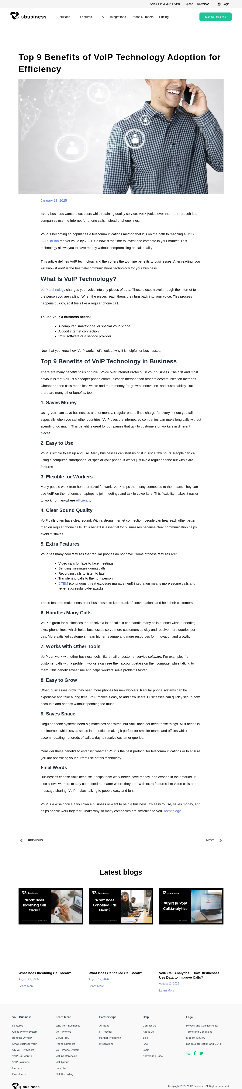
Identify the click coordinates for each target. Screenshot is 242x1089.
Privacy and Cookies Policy (202, 1025)
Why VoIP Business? (68, 1025)
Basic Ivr (61, 1067)
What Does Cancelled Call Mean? (115, 973)
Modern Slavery (195, 1037)
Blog (145, 1037)
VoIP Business (195, 1085)
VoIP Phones (63, 1031)
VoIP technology (53, 290)
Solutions (63, 17)
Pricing (164, 17)
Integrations (118, 17)
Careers (17, 1067)
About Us (148, 1031)
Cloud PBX (62, 1037)
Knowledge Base (153, 1055)
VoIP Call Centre (22, 1055)
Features (86, 17)
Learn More (27, 986)
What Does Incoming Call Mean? (45, 973)
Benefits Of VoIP (22, 1037)
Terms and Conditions (199, 1031)
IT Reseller (105, 1031)
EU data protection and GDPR (204, 1043)
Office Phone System (24, 1031)
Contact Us (149, 1025)
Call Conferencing (66, 1055)
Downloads (19, 1074)
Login (146, 1049)
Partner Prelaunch (110, 1037)
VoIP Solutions (20, 1061)
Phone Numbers (143, 17)
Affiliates (104, 1025)
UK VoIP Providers (23, 1049)
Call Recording (64, 1074)
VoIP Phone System (67, 1049)
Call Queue (62, 1061)
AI (103, 17)
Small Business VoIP (24, 1043)
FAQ (145, 1043)
